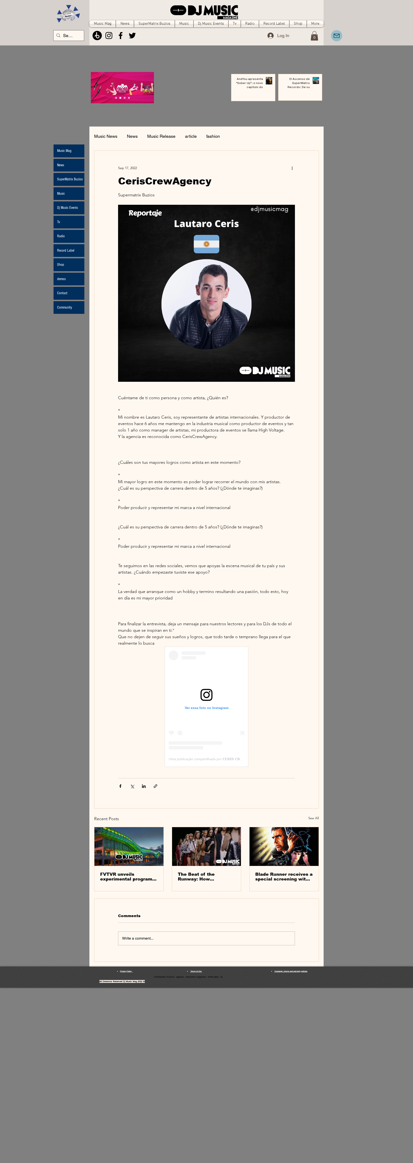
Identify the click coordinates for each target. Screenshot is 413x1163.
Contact (62, 293)
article (191, 136)
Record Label (65, 250)
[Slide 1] (120, 98)
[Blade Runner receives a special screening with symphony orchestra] (284, 846)
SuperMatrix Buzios (70, 179)
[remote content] (206, 707)
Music (61, 193)
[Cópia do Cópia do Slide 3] (116, 98)
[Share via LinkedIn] (143, 786)
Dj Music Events (67, 207)
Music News (105, 136)
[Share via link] (155, 786)
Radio (61, 236)
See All (313, 818)
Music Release (161, 136)
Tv (58, 222)
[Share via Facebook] (120, 786)
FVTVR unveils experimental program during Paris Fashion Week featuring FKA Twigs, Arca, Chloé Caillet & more (126, 876)
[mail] (336, 35)
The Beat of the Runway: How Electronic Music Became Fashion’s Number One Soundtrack (199, 876)
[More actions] (292, 168)
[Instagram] (109, 35)
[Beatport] (97, 35)
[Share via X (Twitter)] (132, 786)
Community (64, 307)
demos (61, 279)
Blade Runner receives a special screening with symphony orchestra (284, 876)
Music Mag (64, 151)
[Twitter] (132, 35)
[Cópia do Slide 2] (129, 98)
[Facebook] (120, 35)
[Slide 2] (124, 98)
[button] (314, 35)
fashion (213, 136)
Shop (60, 264)
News (132, 136)
